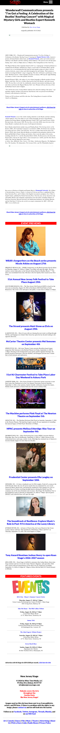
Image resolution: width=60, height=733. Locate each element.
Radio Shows (33, 723)
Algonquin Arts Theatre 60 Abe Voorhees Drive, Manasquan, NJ (31, 649)
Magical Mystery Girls (43, 57)
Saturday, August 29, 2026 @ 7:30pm (30, 635)
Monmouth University (42, 190)
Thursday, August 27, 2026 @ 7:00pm (31, 600)
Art (4, 721)
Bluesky (48, 712)
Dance (17, 721)
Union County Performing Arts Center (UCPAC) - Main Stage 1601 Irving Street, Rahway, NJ (31, 602)
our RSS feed (30, 714)
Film (23, 721)
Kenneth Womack (34, 59)
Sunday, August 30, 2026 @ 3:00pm (31, 647)
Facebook (18, 712)
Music (28, 721)
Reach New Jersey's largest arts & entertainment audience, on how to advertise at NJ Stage (30, 108)
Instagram (33, 712)
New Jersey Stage (35, 27)
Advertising (44, 721)
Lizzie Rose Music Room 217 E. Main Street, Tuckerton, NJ (31, 614)
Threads (41, 712)
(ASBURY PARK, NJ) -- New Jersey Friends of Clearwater (22, 381)
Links (25, 723)
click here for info (45, 662)
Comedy (10, 721)
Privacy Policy (45, 723)
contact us (22, 707)
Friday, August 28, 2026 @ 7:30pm (31, 612)
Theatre (35, 721)
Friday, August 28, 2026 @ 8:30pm (31, 624)
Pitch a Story (16, 723)
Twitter (25, 712)
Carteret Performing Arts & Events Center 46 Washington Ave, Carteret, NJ (30, 626)
